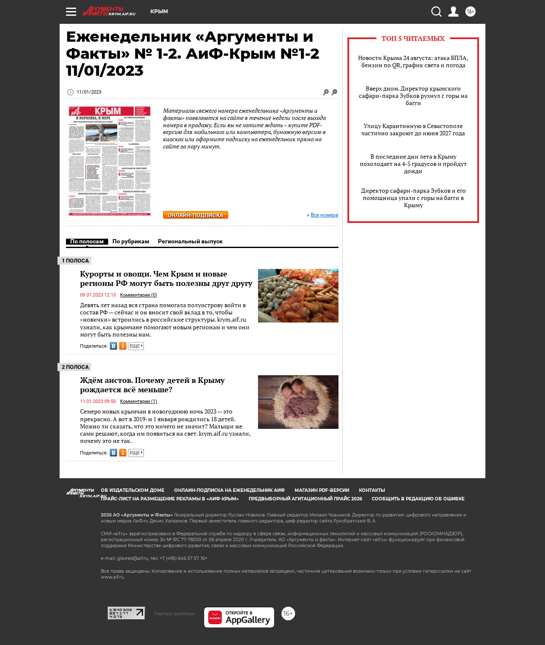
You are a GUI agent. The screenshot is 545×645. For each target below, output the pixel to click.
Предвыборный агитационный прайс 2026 (305, 499)
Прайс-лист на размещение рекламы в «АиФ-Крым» (170, 499)
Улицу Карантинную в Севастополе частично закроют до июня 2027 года (413, 129)
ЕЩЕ (135, 346)
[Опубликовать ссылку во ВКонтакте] (113, 346)
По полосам (87, 241)
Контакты (372, 490)
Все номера (324, 215)
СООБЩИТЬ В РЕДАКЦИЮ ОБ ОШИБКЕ (418, 499)
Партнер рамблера (174, 613)
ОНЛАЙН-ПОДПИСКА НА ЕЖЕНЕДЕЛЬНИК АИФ (229, 490)
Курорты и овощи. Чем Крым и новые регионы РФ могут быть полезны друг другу (166, 278)
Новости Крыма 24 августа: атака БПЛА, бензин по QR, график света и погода (413, 61)
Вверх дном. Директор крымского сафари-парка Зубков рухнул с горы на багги (413, 95)
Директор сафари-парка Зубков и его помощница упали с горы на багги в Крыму (413, 197)
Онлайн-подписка (196, 215)
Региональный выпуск (190, 241)
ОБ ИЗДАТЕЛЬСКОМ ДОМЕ (132, 490)
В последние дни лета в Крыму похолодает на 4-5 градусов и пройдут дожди (413, 163)
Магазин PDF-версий (322, 490)
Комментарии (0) (138, 295)
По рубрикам (130, 241)
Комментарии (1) (138, 401)
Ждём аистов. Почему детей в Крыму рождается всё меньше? (152, 384)
